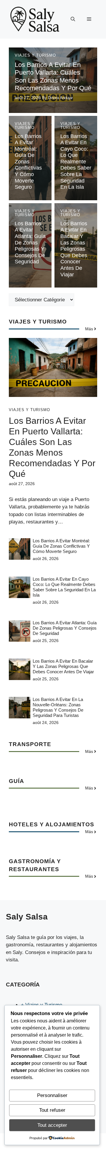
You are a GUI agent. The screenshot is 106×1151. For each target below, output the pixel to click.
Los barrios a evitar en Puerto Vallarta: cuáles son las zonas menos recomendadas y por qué (53, 76)
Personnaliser (52, 1095)
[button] (73, 19)
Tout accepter (52, 1125)
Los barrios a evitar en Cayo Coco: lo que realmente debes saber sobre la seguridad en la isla (75, 161)
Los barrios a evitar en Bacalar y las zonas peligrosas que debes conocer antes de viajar (73, 249)
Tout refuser (52, 1110)
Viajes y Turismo (35, 55)
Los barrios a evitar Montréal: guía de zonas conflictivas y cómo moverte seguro (28, 161)
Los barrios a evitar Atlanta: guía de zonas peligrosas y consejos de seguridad (30, 243)
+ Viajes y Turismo (41, 1005)
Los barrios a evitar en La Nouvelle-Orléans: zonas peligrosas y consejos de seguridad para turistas (58, 707)
